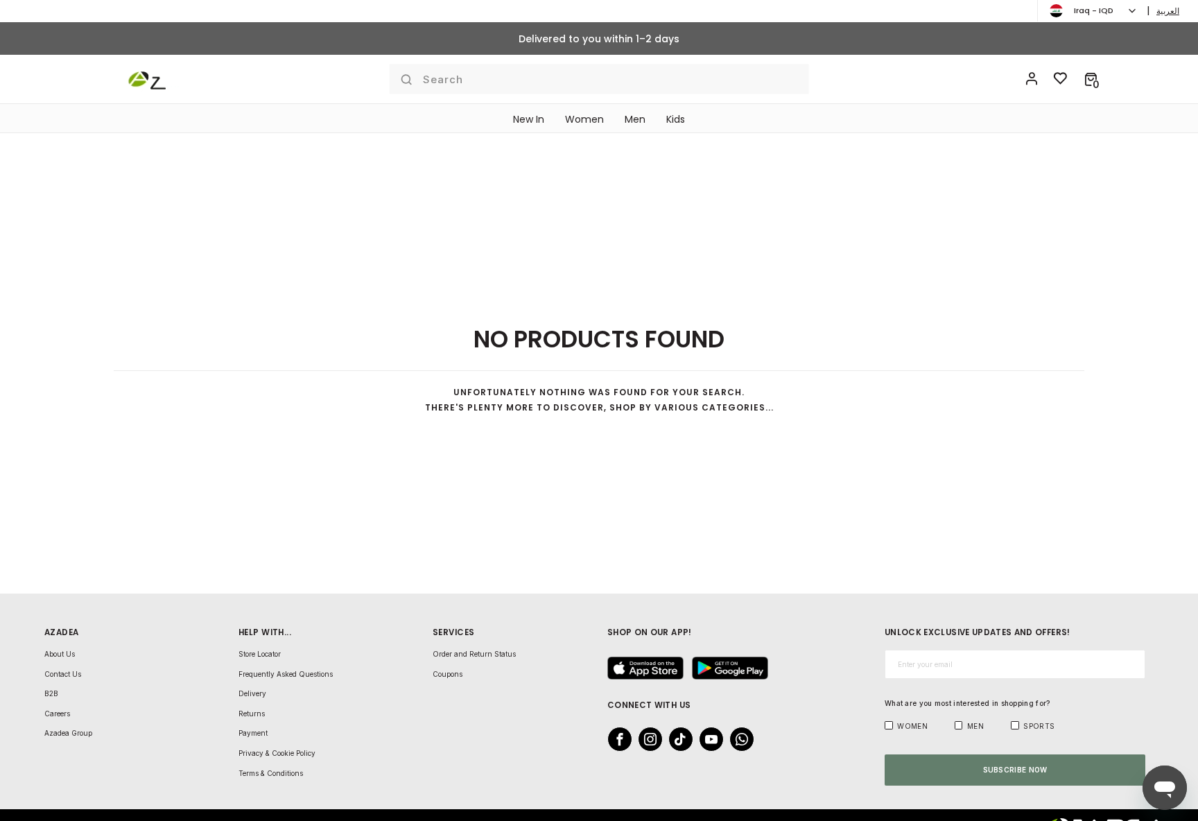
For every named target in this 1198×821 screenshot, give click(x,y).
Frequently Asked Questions (285, 674)
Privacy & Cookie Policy (276, 753)
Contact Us (62, 674)
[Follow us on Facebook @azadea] (615, 739)
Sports (1038, 726)
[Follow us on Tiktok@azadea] (676, 739)
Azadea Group (68, 733)
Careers (57, 713)
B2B (51, 693)
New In (528, 119)
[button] (1091, 79)
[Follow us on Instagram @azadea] (646, 739)
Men (635, 119)
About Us (59, 654)
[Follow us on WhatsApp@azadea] (737, 739)
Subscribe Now (1015, 770)
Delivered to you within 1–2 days (599, 39)
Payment (253, 733)
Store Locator (259, 654)
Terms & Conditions (270, 773)
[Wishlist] (1061, 79)
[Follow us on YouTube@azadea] (707, 739)
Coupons (447, 674)
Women (584, 119)
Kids (675, 119)
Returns (251, 713)
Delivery (252, 693)
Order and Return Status (474, 654)
